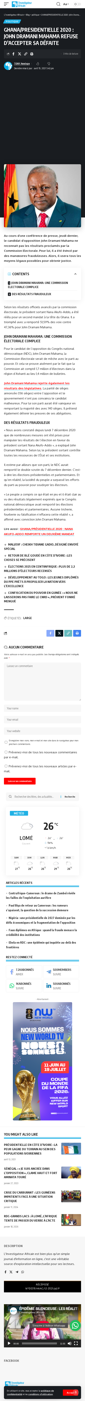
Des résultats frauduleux (31, 294)
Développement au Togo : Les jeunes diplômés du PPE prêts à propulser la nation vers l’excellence (41, 582)
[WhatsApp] (24, 985)
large (27, 618)
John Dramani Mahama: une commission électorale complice (38, 285)
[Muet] (70, 1343)
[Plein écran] (76, 1343)
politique (12, 21)
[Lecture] (9, 1343)
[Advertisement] (42, 116)
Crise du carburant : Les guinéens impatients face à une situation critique (29, 1197)
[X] (11, 1272)
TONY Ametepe (22, 63)
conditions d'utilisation (40, 1394)
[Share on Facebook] (13, 54)
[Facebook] (24, 971)
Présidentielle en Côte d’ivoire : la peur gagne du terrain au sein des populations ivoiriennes (30, 1149)
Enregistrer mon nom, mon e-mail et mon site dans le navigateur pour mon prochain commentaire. (43, 742)
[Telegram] (61, 971)
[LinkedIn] (61, 985)
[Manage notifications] (76, 1392)
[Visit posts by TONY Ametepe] (8, 66)
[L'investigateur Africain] (22, 4)
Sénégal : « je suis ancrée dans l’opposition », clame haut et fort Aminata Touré (30, 1173)
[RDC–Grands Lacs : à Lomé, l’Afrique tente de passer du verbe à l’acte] (71, 1220)
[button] (70, 1393)
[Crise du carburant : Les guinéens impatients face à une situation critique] (71, 1196)
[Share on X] (19, 54)
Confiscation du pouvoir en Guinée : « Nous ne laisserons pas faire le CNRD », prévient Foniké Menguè (41, 597)
